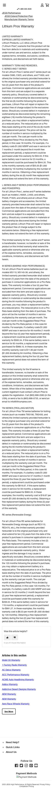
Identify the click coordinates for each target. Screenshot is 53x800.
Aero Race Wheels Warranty (15, 703)
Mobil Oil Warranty (11, 660)
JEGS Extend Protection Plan (18, 16)
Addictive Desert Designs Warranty (19, 689)
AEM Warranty (9, 694)
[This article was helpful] (7, 637)
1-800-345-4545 (25, 9)
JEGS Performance (11, 13)
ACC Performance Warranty (15, 674)
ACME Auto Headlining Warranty (18, 679)
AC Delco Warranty (11, 669)
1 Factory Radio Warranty (14, 665)
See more (8, 711)
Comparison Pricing (26, 786)
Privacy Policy (45, 784)
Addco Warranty (10, 684)
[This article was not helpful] (14, 637)
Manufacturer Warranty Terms (19, 19)
